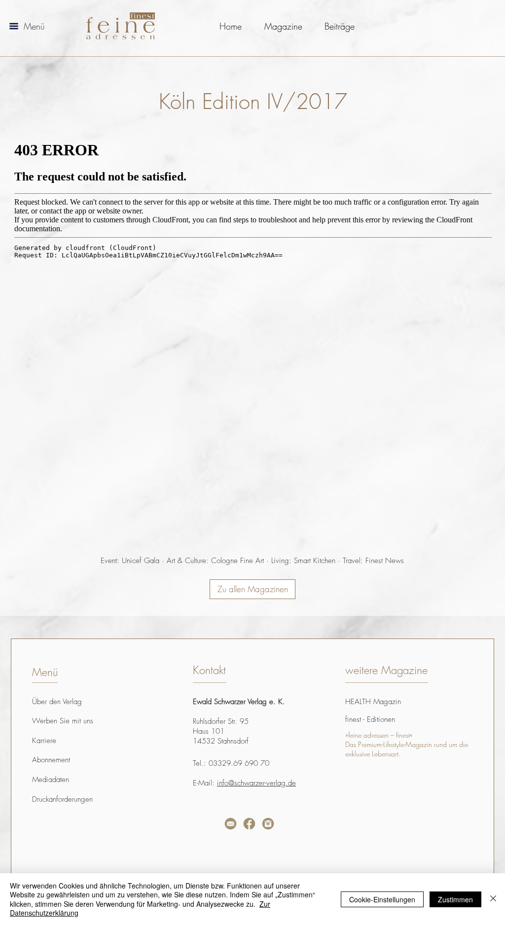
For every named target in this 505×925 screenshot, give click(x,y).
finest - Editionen (370, 719)
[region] (133, 852)
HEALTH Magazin (373, 702)
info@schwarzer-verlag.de (256, 783)
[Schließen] (493, 899)
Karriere (44, 741)
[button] (13, 26)
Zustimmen (455, 899)
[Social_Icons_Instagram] (268, 824)
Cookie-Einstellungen (382, 899)
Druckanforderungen (62, 799)
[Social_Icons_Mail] (230, 824)
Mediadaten (50, 779)
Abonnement (51, 760)
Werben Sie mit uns (62, 721)
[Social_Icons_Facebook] (249, 824)
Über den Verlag (57, 702)
